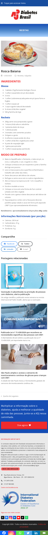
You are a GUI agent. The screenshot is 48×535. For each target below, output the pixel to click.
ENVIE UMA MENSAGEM (10, 469)
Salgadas (27, 76)
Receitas (21, 76)
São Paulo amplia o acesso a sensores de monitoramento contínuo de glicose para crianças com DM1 (23, 375)
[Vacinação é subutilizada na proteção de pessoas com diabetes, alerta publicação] (24, 276)
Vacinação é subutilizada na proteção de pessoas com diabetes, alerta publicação (23, 293)
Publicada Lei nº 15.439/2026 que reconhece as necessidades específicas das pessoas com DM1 (22, 333)
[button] (13, 3)
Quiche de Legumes (9, 396)
